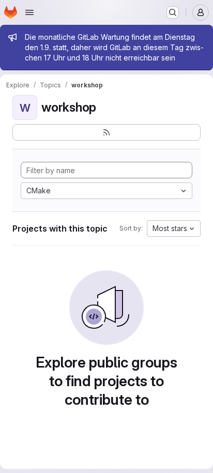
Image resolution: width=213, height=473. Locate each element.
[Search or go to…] (172, 12)
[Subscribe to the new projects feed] (106, 132)
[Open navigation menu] (29, 12)
